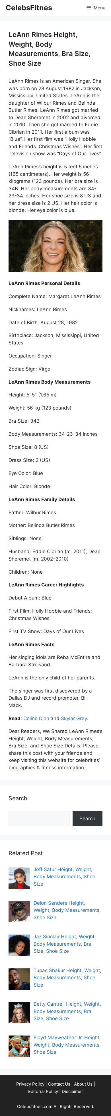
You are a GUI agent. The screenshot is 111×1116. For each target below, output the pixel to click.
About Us (83, 1084)
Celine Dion (36, 718)
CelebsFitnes (29, 7)
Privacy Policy (30, 1084)
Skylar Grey (74, 718)
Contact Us (59, 1084)
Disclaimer (72, 1091)
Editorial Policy (43, 1091)
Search (87, 818)
